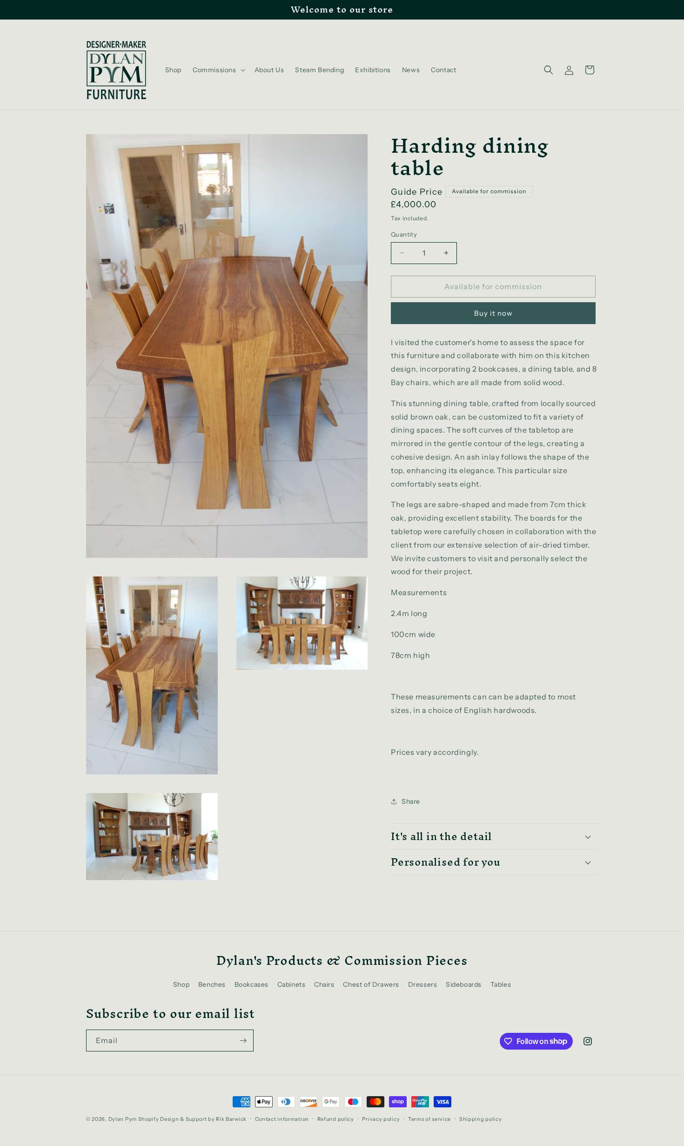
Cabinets (291, 984)
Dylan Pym (122, 1119)
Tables (500, 984)
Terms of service (429, 1118)
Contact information (282, 1118)
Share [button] (411, 801)
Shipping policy (480, 1118)
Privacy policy (381, 1118)
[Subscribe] (243, 1040)
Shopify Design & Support (172, 1119)
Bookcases (251, 984)
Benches (212, 984)
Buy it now (493, 313)
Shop (181, 984)
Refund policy (335, 1118)
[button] (218, 70)
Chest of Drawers (371, 984)
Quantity (404, 234)
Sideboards (464, 984)
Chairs (324, 984)
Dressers (422, 984)
